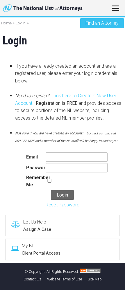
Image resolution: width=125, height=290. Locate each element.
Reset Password (62, 205)
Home (6, 23)
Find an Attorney (102, 23)
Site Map (95, 279)
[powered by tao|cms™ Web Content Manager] (90, 271)
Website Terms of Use (64, 279)
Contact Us (32, 279)
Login (21, 23)
